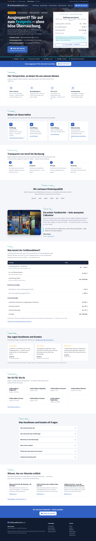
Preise (70, 526)
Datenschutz (72, 535)
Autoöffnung (43, 5)
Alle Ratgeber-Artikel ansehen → (17, 499)
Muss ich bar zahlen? (26, 445)
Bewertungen (72, 531)
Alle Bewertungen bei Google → (45, 340)
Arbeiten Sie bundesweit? (28, 457)
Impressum (72, 533)
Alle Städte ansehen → (14, 407)
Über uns (70, 5)
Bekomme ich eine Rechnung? (29, 439)
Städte (71, 528)
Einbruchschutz (62, 5)
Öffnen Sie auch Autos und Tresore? (31, 451)
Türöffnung (35, 5)
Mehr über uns (50, 236)
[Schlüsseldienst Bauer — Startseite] (18, 5)
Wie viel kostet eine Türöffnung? (30, 434)
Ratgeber (71, 529)
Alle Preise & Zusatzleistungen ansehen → (20, 321)
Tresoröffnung (53, 5)
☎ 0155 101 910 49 (64, 64)
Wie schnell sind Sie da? (27, 428)
